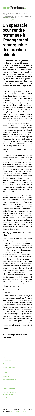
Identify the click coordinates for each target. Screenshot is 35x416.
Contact (5, 383)
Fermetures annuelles (9, 398)
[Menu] (29, 8)
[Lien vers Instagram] (30, 413)
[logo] (14, 8)
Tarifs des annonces (9, 367)
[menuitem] (29, 8)
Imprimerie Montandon (9, 380)
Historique (6, 376)
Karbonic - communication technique (20, 411)
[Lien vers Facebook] (28, 413)
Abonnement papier (8, 364)
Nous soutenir (7, 360)
